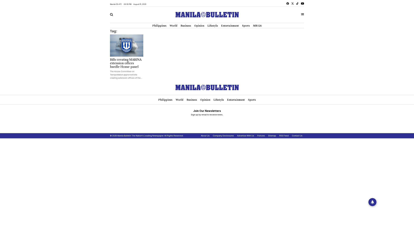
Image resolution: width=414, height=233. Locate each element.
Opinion (199, 26)
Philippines (159, 26)
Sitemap (272, 135)
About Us (205, 135)
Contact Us (297, 135)
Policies (261, 135)
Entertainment (230, 26)
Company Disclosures (223, 135)
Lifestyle (212, 26)
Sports (246, 26)
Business (186, 26)
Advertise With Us (245, 135)
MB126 (257, 26)
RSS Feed (284, 135)
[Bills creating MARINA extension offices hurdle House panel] (126, 45)
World (173, 26)
